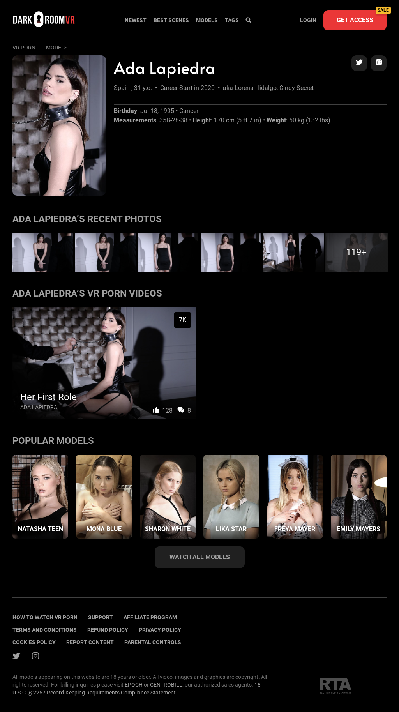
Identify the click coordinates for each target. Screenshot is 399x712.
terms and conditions (44, 630)
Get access (362, 17)
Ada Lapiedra (38, 407)
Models (207, 20)
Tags (232, 20)
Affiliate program (150, 617)
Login (308, 20)
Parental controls (152, 642)
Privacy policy (160, 630)
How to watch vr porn (45, 617)
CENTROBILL (166, 685)
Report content (90, 642)
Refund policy (107, 630)
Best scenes (171, 20)
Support (100, 617)
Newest (136, 20)
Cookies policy (34, 642)
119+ (356, 252)
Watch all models (199, 557)
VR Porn (23, 47)
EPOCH (134, 685)
